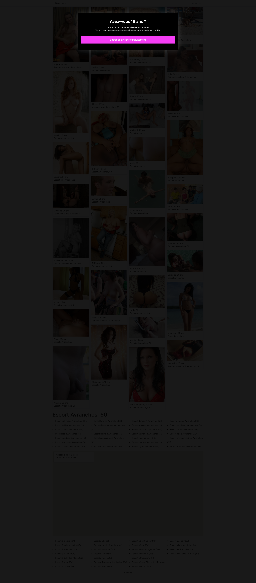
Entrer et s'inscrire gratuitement (128, 39)
